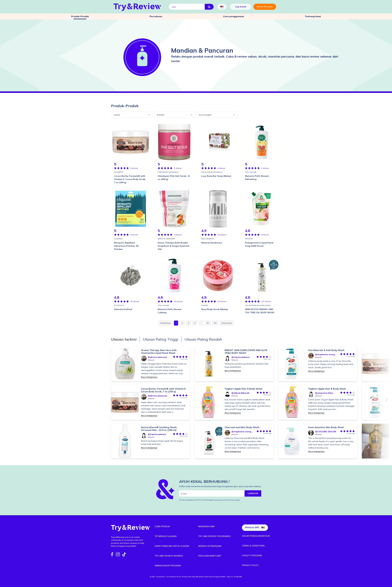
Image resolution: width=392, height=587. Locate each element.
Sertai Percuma (265, 6)
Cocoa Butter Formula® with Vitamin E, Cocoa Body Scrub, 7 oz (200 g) (163, 390)
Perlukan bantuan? (209, 555)
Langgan (253, 493)
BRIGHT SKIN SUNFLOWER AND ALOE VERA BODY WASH (246, 351)
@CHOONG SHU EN (325, 431)
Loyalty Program (252, 555)
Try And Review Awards (169, 555)
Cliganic (118, 238)
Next (386, 399)
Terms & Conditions (253, 545)
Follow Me (250, 172)
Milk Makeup (207, 238)
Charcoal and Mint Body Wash (242, 427)
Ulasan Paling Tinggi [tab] (160, 339)
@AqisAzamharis (157, 434)
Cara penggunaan (233, 16)
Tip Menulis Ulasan (166, 536)
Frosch (249, 238)
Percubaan (156, 16)
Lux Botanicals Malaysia (258, 305)
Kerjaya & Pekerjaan (209, 546)
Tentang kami (313, 16)
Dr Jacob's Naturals (211, 172)
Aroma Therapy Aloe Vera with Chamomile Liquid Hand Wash (159, 351)
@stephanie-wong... (242, 431)
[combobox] (132, 115)
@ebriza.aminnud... (158, 357)
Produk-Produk (80, 16)
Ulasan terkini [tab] (124, 339)
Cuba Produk (162, 526)
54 (215, 323)
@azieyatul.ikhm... (325, 393)
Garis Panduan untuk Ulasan (172, 546)
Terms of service (230, 500)
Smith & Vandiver (166, 238)
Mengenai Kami (206, 526)
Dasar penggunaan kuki (256, 536)
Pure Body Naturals (168, 172)
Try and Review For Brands (214, 536)
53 (208, 323)
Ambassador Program (168, 565)
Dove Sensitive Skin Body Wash (326, 427)
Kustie (204, 305)
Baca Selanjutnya (149, 377)
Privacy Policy (250, 565)
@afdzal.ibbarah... (241, 393)
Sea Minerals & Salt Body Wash (326, 350)
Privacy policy (218, 500)
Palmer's (118, 172)
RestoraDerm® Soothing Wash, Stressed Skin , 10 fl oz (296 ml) (159, 429)
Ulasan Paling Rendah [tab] (203, 339)
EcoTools (119, 305)
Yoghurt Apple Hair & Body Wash (243, 388)
